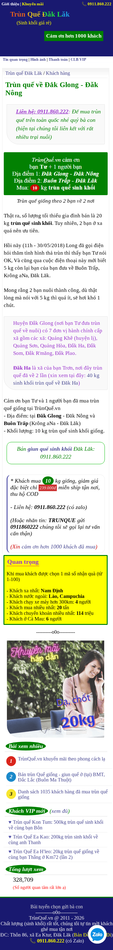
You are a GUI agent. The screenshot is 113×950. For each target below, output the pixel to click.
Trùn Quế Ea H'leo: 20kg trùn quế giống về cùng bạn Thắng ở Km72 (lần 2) (53, 854)
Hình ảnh (38, 59)
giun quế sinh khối (50, 449)
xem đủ (59, 811)
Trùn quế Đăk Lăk (23, 73)
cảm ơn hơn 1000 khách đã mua (58, 546)
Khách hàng (58, 73)
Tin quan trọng (15, 59)
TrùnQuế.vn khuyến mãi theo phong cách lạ (61, 758)
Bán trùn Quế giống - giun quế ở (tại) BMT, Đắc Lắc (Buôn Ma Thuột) (61, 777)
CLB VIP (78, 59)
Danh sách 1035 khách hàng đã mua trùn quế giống (63, 794)
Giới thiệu (10, 4)
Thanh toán (58, 59)
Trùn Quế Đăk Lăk (40, 14)
